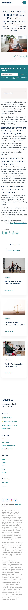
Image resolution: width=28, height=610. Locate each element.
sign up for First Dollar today (18, 223)
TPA (3, 439)
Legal (16, 504)
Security (4, 472)
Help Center (5, 482)
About (3, 459)
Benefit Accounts (6, 428)
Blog (3, 466)
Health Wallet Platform (10, 425)
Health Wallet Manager (10, 421)
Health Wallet (7, 417)
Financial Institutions (7, 449)
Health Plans (5, 442)
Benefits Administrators (8, 445)
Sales (3, 469)
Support (4, 486)
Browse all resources (14, 250)
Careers (4, 462)
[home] (7, 2)
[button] (24, 2)
